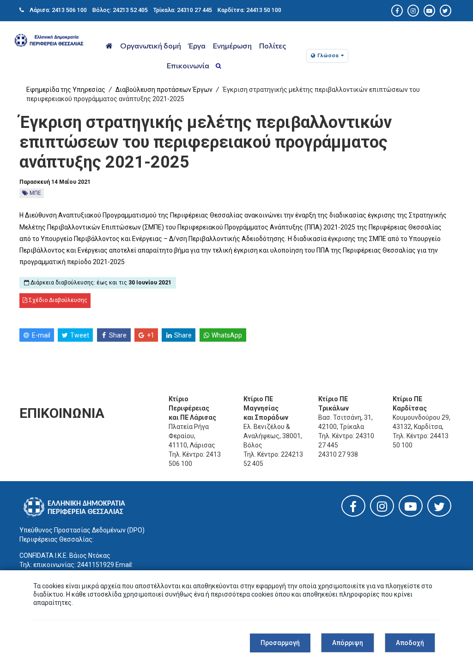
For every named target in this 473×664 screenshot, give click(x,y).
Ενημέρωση (232, 45)
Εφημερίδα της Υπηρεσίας (65, 89)
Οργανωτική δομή (150, 45)
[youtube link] (410, 508)
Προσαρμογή (280, 642)
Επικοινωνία (188, 65)
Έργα (197, 45)
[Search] (218, 66)
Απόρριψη (347, 642)
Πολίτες (272, 45)
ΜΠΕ (34, 193)
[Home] (109, 46)
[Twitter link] (439, 509)
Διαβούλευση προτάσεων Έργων (163, 89)
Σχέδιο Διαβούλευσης (57, 300)
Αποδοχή (410, 642)
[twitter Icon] (445, 10)
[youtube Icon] (429, 10)
